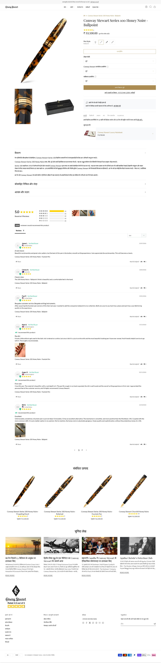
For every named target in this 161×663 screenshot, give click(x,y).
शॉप (65, 7)
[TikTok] (93, 623)
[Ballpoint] (101, 42)
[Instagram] (83, 623)
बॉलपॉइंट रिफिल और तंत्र (26, 184)
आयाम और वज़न (22, 192)
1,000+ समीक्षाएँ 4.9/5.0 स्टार (90, 2)
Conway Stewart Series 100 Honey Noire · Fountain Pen (32, 257)
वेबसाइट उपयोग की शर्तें (50, 625)
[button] (142, 261)
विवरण (17, 152)
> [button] (86, 450)
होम (84, 16)
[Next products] (154, 491)
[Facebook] (87, 623)
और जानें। (140, 120)
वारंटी (85, 115)
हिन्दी (17, 655)
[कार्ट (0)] (154, 7)
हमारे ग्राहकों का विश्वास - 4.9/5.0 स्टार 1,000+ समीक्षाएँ (120, 92)
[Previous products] (6, 491)
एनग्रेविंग (119, 51)
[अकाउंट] (146, 7)
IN (7, 655)
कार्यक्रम (7, 629)
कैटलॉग (7, 625)
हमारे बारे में (8, 619)
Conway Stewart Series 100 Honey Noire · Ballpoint (31, 283)
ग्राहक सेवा (95, 7)
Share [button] (19, 261)
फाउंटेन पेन (8, 632)
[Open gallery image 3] (59, 106)
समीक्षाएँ (88, 7)
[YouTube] (100, 623)
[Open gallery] (41, 51)
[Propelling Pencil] (112, 42)
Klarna (121, 115)
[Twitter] (90, 623)
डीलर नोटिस (47, 619)
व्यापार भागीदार (9, 639)
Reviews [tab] (18, 230)
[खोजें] (150, 7)
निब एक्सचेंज (111, 115)
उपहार (98, 115)
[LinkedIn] (103, 623)
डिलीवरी (91, 115)
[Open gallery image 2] (22, 106)
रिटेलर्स (7, 642)
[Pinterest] (96, 623)
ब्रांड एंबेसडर (8, 622)
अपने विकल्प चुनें (119, 87)
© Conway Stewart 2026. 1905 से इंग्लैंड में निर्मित (40, 655)
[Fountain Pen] (95, 42)
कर (104, 115)
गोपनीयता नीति (48, 622)
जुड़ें (155, 624)
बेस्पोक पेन (80, 7)
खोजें (71, 7)
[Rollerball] (106, 42)
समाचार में (7, 635)
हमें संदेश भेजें (117, 106)
